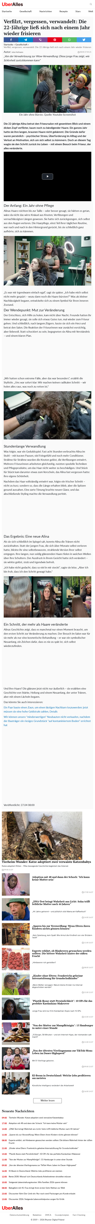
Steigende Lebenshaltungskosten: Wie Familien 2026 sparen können (38, 1182)
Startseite (7, 11)
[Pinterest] (55, 39)
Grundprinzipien (62, 1215)
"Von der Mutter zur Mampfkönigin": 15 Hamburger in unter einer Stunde (40, 1160)
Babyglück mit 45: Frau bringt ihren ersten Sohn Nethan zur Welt (37, 1188)
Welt (90, 11)
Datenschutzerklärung (19, 1215)
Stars (78, 11)
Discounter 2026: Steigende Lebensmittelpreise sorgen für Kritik (36, 1199)
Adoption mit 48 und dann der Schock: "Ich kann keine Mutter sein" (38, 1123)
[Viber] (40, 39)
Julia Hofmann (17, 52)
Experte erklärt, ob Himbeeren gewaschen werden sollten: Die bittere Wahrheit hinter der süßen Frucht (50, 1141)
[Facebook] (11, 39)
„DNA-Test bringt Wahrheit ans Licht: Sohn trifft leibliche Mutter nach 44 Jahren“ (44, 1129)
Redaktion (37, 1215)
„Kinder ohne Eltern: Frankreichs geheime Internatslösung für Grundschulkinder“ (43, 1148)
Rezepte (63, 11)
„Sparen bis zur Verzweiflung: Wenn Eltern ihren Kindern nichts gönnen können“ (43, 1135)
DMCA (48, 1215)
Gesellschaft (26, 11)
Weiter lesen (48, 1100)
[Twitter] (84, 39)
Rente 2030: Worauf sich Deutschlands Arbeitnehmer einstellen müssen (40, 1177)
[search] (91, 4)
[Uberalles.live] (12, 4)
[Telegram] (25, 39)
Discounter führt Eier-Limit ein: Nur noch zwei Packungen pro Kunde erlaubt (42, 1194)
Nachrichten (45, 11)
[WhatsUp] (69, 39)
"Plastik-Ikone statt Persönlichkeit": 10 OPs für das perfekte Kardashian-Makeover (44, 1154)
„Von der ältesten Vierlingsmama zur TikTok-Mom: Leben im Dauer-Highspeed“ (42, 1165)
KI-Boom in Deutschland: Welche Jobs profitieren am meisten (35, 1171)
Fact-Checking (79, 1215)
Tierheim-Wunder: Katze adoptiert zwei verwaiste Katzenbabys (36, 1118)
